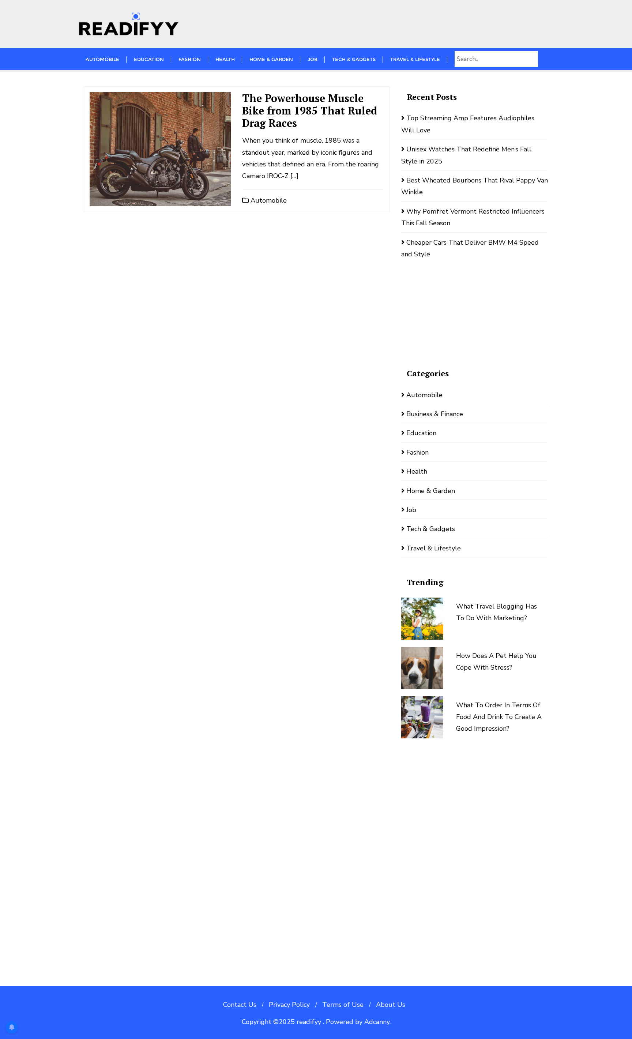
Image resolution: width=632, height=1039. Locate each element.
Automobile (268, 200)
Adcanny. (377, 1021)
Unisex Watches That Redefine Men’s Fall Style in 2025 (466, 155)
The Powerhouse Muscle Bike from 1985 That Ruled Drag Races (309, 110)
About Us (390, 1004)
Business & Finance (434, 414)
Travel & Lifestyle (433, 548)
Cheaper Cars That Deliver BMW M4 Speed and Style (470, 248)
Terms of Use (343, 1004)
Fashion (417, 452)
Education (421, 433)
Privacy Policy (289, 1004)
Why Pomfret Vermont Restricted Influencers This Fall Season (473, 217)
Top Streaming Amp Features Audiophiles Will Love (467, 124)
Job (411, 509)
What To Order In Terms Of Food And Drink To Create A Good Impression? (499, 717)
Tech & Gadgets (430, 528)
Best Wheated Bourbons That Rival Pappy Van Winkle (474, 186)
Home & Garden (430, 490)
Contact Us (239, 1004)
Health (416, 471)
